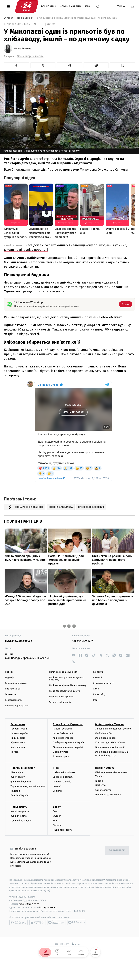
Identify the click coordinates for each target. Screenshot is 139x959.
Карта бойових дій (63, 733)
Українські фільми (63, 776)
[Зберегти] (122, 65)
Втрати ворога (61, 756)
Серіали (57, 790)
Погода (14, 751)
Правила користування (17, 706)
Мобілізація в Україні (109, 724)
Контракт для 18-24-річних (110, 742)
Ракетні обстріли (62, 728)
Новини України (71, 6)
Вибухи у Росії (60, 751)
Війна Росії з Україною (68, 724)
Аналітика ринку (20, 811)
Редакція (9, 678)
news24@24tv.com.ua (18, 640)
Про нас (9, 672)
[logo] (26, 6)
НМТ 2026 (100, 785)
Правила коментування (61, 697)
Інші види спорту (62, 829)
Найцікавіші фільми (64, 772)
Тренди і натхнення (21, 820)
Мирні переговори (63, 737)
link (73, 655)
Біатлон (57, 825)
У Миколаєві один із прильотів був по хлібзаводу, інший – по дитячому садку (77, 18)
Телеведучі (10, 694)
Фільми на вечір (62, 781)
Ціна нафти (17, 772)
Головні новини (19, 728)
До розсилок (117, 850)
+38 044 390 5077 (82, 640)
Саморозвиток (103, 790)
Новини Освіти (104, 767)
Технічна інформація (60, 702)
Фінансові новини (21, 781)
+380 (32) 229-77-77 (29, 904)
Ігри (88, 6)
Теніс (56, 820)
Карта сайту (99, 694)
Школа (99, 780)
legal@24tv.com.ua (48, 907)
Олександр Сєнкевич (30, 56)
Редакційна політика (16, 683)
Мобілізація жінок (105, 737)
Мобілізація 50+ (104, 733)
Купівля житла (19, 815)
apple (37, 922)
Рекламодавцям (13, 700)
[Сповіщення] (132, 6)
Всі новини (48, 6)
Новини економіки (23, 767)
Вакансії (97, 678)
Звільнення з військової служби (113, 728)
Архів (96, 689)
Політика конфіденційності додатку (67, 685)
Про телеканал (13, 689)
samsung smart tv (76, 922)
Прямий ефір (18, 737)
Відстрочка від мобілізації (109, 747)
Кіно (56, 767)
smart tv (56, 922)
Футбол (57, 815)
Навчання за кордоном (108, 794)
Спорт (57, 806)
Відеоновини (18, 742)
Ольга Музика (23, 48)
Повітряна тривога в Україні (68, 742)
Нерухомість (19, 806)
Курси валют (18, 776)
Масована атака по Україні (68, 747)
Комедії (57, 786)
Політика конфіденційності (63, 672)
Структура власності (103, 683)
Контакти (98, 672)
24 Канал (9, 18)
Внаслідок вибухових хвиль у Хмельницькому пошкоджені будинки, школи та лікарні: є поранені (65, 247)
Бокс (55, 811)
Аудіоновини (18, 747)
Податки (15, 790)
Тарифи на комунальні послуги (28, 786)
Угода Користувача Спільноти (64, 691)
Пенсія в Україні (19, 795)
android (18, 922)
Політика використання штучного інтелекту (66, 679)
